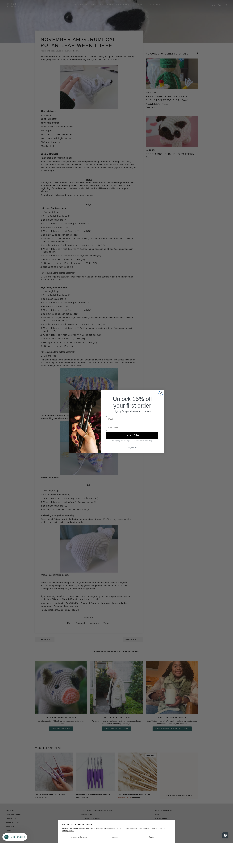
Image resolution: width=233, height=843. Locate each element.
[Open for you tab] (225, 835)
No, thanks (132, 448)
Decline (151, 837)
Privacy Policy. (68, 831)
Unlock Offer (132, 435)
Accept (115, 837)
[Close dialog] (161, 393)
